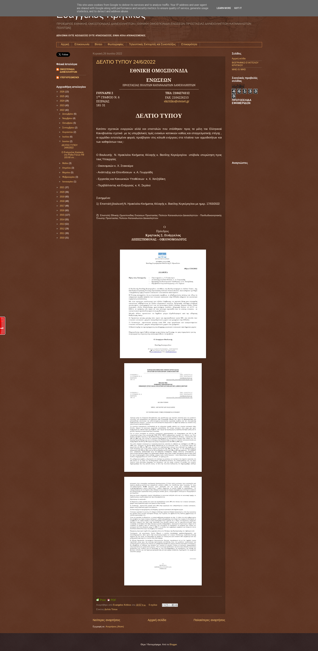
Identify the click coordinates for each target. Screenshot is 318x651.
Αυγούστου (68, 132)
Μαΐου (65, 163)
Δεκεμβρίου (68, 114)
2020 (62, 192)
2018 (62, 201)
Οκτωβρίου (67, 123)
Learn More (224, 8)
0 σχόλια (153, 605)
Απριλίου (67, 168)
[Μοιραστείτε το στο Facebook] (173, 605)
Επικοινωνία (82, 44)
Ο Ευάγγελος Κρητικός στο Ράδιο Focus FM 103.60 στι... (73, 155)
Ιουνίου (66, 141)
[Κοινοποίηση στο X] (170, 605)
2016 (62, 210)
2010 (62, 237)
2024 (62, 101)
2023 (62, 105)
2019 (62, 196)
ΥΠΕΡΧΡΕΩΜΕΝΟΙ (69, 77)
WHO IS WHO (239, 69)
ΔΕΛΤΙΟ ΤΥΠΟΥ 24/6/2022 (126, 62)
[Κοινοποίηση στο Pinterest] (176, 605)
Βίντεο (98, 44)
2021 (62, 187)
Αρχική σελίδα (157, 620)
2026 (62, 91)
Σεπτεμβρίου (68, 127)
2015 (62, 215)
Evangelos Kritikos (122, 605)
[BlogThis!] (166, 605)
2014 (62, 219)
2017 (62, 206)
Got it (238, 8)
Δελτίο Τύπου (111, 609)
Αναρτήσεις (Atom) (115, 626)
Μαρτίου (66, 172)
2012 (62, 228)
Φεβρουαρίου (69, 177)
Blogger (173, 644)
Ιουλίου (66, 136)
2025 (62, 96)
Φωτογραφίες (116, 44)
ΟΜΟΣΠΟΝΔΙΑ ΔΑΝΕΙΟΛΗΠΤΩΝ (68, 70)
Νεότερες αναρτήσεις (106, 620)
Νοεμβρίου (67, 118)
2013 (62, 224)
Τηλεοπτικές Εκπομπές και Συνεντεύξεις (152, 44)
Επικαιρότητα (189, 44)
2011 (62, 233)
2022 (62, 110)
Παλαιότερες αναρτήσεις (209, 620)
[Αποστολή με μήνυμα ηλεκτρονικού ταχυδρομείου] (163, 605)
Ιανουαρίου (68, 181)
